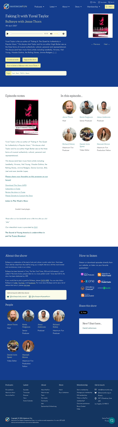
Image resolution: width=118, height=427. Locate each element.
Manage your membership (84, 392)
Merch (61, 390)
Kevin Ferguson (86, 117)
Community (44, 401)
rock (17, 73)
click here (27, 285)
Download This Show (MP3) (16, 185)
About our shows (10, 392)
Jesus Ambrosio (103, 117)
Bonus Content (81, 406)
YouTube (21, 283)
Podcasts (38, 7)
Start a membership (82, 390)
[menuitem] (39, 6)
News (25, 398)
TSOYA (22, 73)
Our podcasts (9, 390)
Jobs (42, 403)
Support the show (30, 60)
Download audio (13, 60)
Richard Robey (68, 144)
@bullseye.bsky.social (18, 297)
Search (112, 2)
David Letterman (89, 328)
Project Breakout (18, 236)
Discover (25, 395)
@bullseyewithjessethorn (40, 297)
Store (77, 7)
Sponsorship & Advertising (48, 406)
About (64, 7)
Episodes (26, 390)
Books (27, 73)
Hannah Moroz (103, 144)
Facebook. (32, 283)
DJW (36, 227)
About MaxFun (45, 390)
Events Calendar (28, 401)
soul (13, 73)
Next (107, 44)
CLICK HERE (45, 280)
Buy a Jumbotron (64, 392)
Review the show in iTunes (15, 192)
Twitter (15, 283)
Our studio (44, 398)
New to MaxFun (10, 395)
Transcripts (26, 392)
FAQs (78, 409)
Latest (52, 7)
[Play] (7, 33)
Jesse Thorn (67, 117)
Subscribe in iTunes (12, 189)
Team (42, 395)
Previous (95, 44)
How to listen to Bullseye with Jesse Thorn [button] (22, 65)
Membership (92, 7)
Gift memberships (82, 395)
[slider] (26, 34)
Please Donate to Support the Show (19, 196)
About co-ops (45, 392)
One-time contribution (83, 403)
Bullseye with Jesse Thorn (23, 21)
